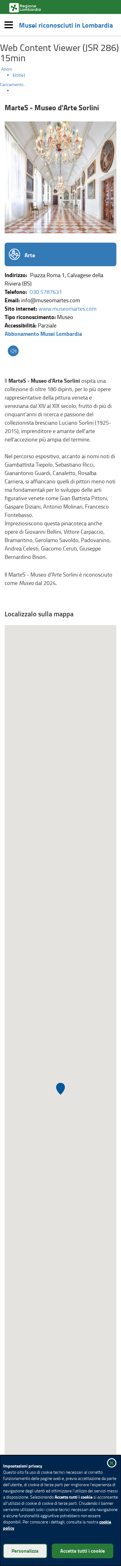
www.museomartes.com (67, 308)
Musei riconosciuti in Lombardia (66, 25)
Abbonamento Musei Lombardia (43, 334)
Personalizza (24, 1550)
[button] (13, 351)
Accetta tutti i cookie (82, 1550)
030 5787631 (46, 291)
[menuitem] (66, 75)
